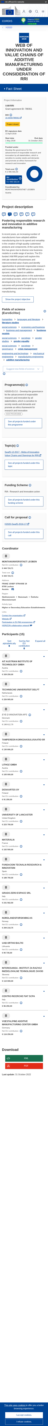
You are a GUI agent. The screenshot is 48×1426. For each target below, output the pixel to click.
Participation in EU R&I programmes (21, 622)
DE (4, 214)
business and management (19, 330)
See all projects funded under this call (24, 534)
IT (27, 214)
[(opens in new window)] (11, 10)
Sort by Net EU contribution (24, 643)
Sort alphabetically (9, 642)
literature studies (10, 323)
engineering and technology (15, 353)
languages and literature (28, 319)
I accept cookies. (24, 1415)
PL (33, 214)
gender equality (21, 341)
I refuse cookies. (24, 1422)
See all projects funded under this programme (22, 423)
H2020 (9, 27)
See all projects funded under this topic (24, 464)
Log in (24, 11)
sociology (25, 338)
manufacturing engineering (30, 357)
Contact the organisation (16, 615)
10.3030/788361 (12, 118)
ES (16, 214)
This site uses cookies (15, 1405)
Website (9, 619)
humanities (7, 319)
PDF (26, 1066)
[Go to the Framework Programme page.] (24, 38)
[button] (30, 11)
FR (21, 214)
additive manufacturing (18, 360)
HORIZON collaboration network (19, 625)
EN (10, 214)
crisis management (27, 349)
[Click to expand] (44, 656)
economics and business (33, 327)
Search (37, 11)
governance (7, 349)
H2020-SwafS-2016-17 (16, 524)
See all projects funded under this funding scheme (24, 501)
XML (26, 1058)
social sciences (9, 327)
